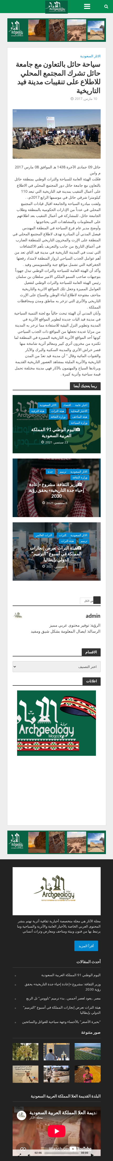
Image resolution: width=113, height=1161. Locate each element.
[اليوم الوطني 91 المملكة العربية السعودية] (57, 423)
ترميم (63, 471)
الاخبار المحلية (79, 411)
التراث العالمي (43, 535)
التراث (62, 535)
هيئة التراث (57, 411)
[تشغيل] (92, 1155)
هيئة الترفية (37, 411)
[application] (57, 1131)
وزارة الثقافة (58, 417)
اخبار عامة (81, 405)
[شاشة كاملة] (19, 1155)
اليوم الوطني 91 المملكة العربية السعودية (53, 432)
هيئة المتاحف (79, 417)
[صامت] (29, 1155)
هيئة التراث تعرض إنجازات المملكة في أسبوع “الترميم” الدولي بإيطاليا (56, 553)
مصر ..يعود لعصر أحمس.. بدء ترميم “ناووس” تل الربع (63, 998)
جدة (50, 471)
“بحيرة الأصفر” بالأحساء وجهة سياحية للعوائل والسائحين (61, 1021)
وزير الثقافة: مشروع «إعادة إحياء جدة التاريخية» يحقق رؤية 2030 (56, 490)
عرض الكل (90, 601)
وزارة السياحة (79, 423)
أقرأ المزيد (86, 945)
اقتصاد (67, 405)
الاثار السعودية (90, 56)
